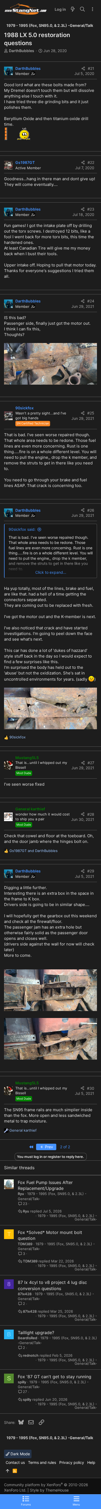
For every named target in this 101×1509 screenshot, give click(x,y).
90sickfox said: (22, 529)
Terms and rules (42, 1462)
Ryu (21, 1194)
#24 (90, 301)
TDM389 (25, 1244)
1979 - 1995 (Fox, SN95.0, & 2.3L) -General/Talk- (67, 1217)
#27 (91, 762)
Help (91, 1462)
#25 (90, 413)
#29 (90, 871)
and (33, 851)
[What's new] (72, 9)
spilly (22, 1382)
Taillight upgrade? (36, 1332)
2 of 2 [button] (65, 1147)
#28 (90, 814)
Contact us (15, 1462)
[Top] (7, 1471)
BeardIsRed (27, 1338)
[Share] (83, 68)
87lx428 (25, 1294)
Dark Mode (19, 1454)
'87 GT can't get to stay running (58, 1376)
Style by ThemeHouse (49, 1490)
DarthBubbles (21, 50)
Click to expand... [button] (50, 572)
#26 (90, 510)
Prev (48, 1147)
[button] (76, 1500)
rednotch (31, 1355)
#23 (90, 209)
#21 (91, 68)
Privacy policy (71, 1462)
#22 (91, 162)
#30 (90, 1088)
